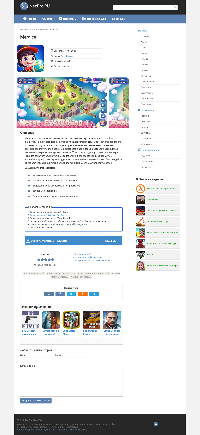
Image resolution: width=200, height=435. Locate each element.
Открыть (69, 56)
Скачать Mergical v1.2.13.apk (73, 240)
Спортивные (147, 98)
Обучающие (146, 76)
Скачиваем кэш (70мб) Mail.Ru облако (48, 215)
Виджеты (145, 156)
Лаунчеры (146, 167)
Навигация (146, 138)
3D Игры (145, 36)
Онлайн (144, 70)
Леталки (145, 59)
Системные (146, 133)
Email (58, 355)
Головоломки (147, 81)
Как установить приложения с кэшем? (93, 261)
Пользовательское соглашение (71, 430)
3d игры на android (35, 273)
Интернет (145, 127)
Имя (22, 355)
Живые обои (147, 161)
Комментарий (27, 365)
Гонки (144, 47)
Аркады (144, 42)
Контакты (22, 430)
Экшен (144, 53)
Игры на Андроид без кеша (62, 273)
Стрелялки (146, 104)
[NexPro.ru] (34, 11)
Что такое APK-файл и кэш (88, 257)
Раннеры (145, 64)
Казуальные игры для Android (94, 273)
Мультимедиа (147, 144)
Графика (145, 116)
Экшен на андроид (81, 277)
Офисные (145, 121)
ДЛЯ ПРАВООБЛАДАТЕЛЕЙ (41, 430)
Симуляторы (147, 93)
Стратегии (146, 87)
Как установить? (83, 254)
